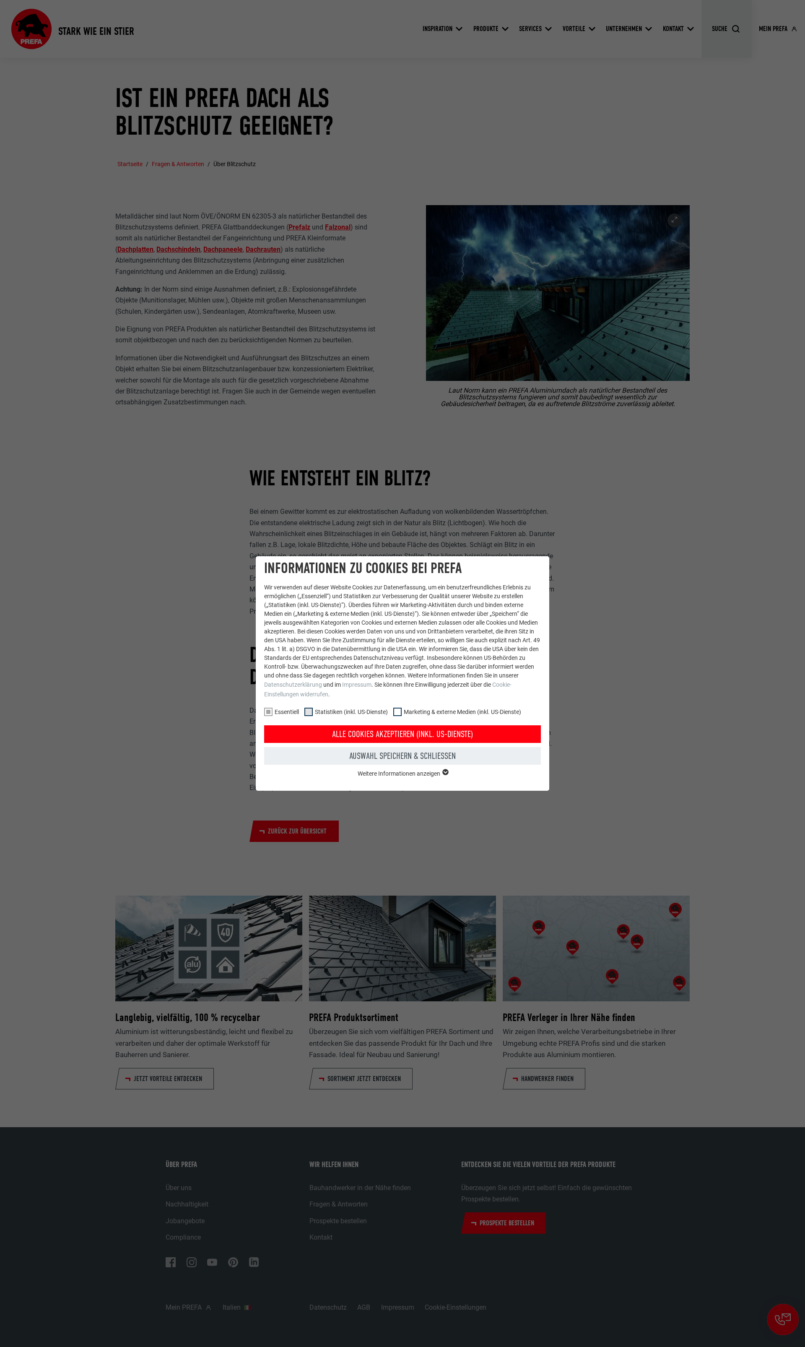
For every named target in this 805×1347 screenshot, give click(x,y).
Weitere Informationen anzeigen (399, 773)
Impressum (356, 684)
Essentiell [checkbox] (287, 712)
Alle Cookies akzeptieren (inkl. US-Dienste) (402, 734)
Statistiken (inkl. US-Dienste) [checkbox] (351, 712)
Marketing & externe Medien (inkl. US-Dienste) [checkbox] (462, 712)
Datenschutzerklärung (293, 684)
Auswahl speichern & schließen (402, 755)
